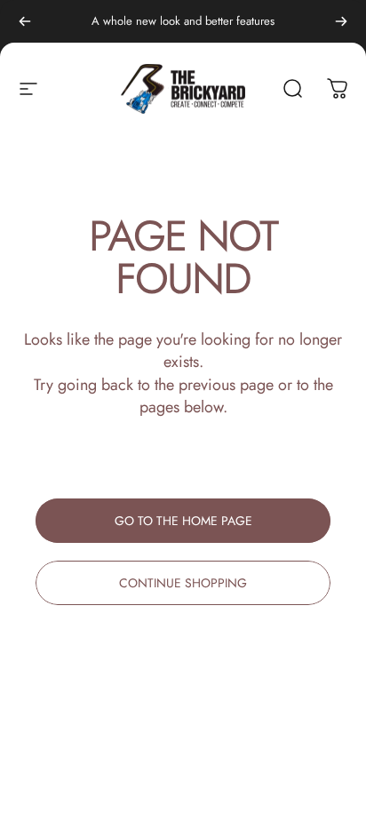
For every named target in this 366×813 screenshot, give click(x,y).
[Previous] (24, 21)
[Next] (341, 21)
